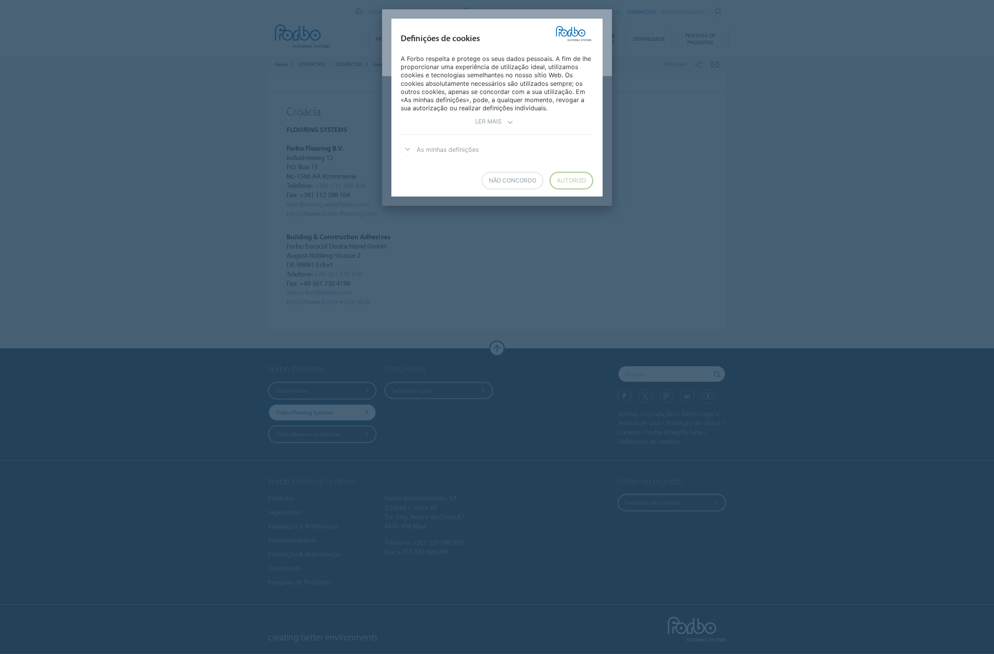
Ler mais (488, 121)
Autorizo (571, 180)
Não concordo (512, 180)
